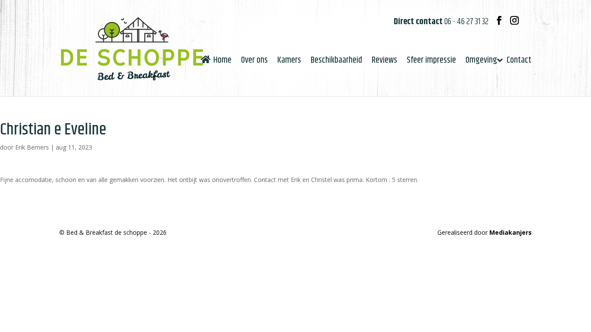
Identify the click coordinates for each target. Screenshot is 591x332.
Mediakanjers (510, 232)
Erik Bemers (32, 147)
